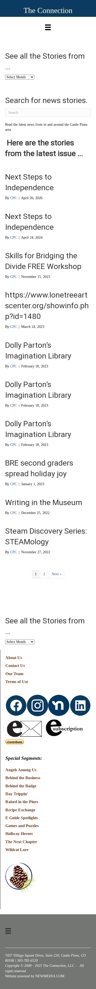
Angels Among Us (20, 770)
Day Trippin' (16, 794)
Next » (56, 574)
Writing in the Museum (43, 502)
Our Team (14, 674)
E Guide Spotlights (21, 818)
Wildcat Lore (16, 849)
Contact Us (15, 665)
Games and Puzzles (22, 826)
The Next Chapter (21, 842)
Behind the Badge (20, 786)
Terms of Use (16, 681)
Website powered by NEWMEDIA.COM (34, 976)
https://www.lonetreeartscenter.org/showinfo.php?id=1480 (47, 305)
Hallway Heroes (19, 833)
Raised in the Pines (21, 802)
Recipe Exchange (20, 810)
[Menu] (47, 26)
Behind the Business (22, 778)
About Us (13, 658)
